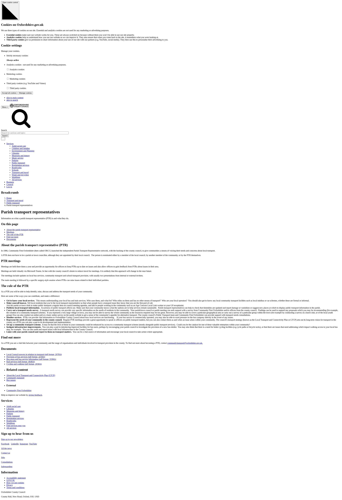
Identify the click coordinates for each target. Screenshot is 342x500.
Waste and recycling (20, 175)
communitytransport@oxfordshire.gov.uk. (185, 343)
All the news (6, 448)
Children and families (21, 148)
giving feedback (35, 395)
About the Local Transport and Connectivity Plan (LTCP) (30, 375)
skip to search (12, 100)
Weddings (16, 177)
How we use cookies (15, 483)
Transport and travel (20, 172)
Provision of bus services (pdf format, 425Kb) (25, 357)
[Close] (3, 138)
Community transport (15, 378)
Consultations (7, 462)
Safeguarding (6, 466)
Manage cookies (25, 93)
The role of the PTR (14, 234)
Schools (15, 170)
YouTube (33, 444)
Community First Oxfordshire (18, 390)
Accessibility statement (16, 478)
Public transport (18, 163)
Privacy (9, 485)
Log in (9, 187)
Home (9, 198)
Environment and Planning (23, 151)
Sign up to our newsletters (12, 439)
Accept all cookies (9, 93)
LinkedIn (15, 444)
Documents (11, 239)
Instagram (24, 444)
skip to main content (14, 98)
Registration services (20, 165)
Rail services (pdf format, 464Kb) (20, 361)
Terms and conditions (15, 487)
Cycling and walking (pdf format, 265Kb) (24, 364)
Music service (17, 158)
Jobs (3, 457)
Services (9, 143)
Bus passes (11, 380)
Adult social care (19, 146)
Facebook (5, 444)
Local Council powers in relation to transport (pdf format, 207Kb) (34, 354)
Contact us (5, 453)
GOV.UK (10, 480)
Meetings (10, 232)
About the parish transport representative (23, 230)
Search (4, 130)
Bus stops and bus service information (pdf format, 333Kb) (31, 359)
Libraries (15, 153)
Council (9, 184)
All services (17, 180)
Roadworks (17, 167)
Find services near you (15, 425)
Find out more (12, 237)
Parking (15, 160)
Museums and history (21, 155)
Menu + (5, 107)
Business (10, 182)
